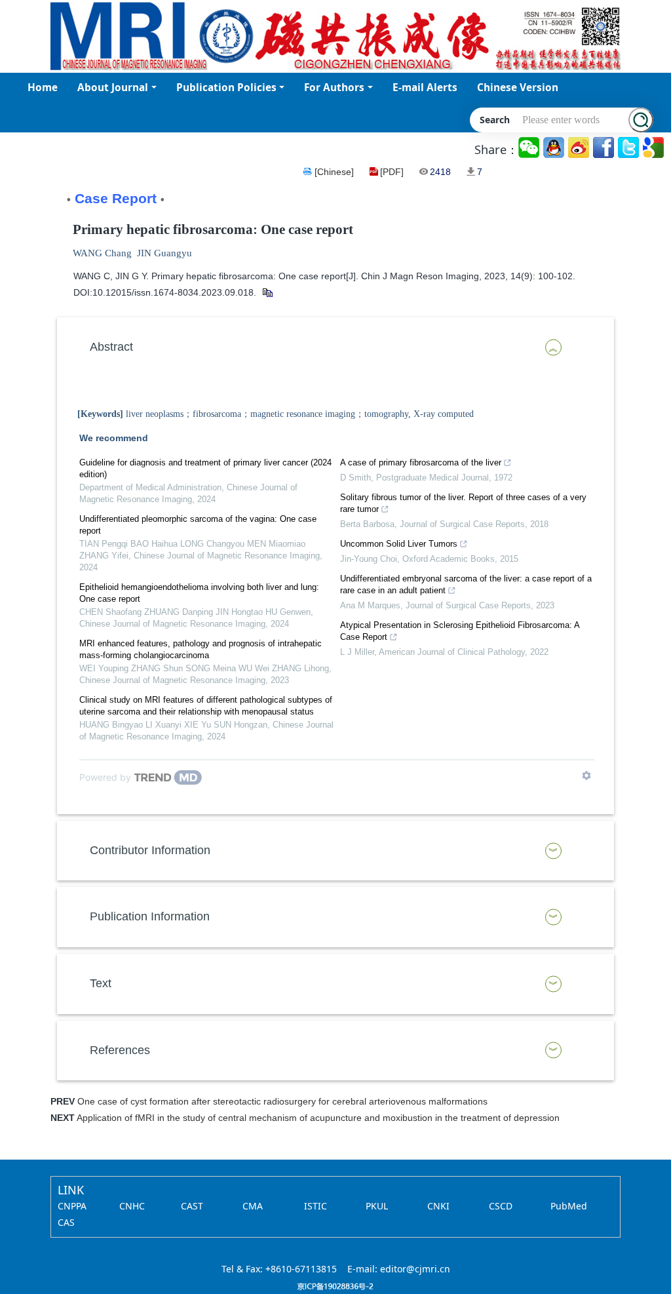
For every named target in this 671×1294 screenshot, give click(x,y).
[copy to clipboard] (267, 292)
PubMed (568, 1206)
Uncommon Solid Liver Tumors (398, 544)
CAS (66, 1222)
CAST (192, 1206)
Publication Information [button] (150, 916)
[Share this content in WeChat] (529, 148)
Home (43, 87)
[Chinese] (334, 172)
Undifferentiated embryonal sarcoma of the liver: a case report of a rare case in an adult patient (466, 584)
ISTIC (315, 1206)
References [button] (120, 1050)
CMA (252, 1206)
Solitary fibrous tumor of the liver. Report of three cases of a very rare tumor (463, 503)
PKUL (377, 1206)
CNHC (132, 1206)
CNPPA (72, 1206)
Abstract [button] (111, 346)
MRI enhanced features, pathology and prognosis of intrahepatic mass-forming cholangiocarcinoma (200, 649)
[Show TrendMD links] (586, 775)
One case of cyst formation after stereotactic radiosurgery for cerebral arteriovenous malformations (282, 1101)
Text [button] (100, 983)
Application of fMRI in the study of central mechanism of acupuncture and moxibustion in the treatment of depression (318, 1117)
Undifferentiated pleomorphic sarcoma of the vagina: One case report (197, 525)
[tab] (335, 347)
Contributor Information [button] (150, 850)
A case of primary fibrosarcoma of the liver (420, 462)
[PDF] (392, 172)
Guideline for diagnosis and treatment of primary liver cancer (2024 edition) (205, 468)
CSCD (500, 1206)
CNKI (438, 1206)
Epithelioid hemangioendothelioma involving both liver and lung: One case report (199, 593)
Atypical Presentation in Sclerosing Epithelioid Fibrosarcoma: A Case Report (459, 631)
